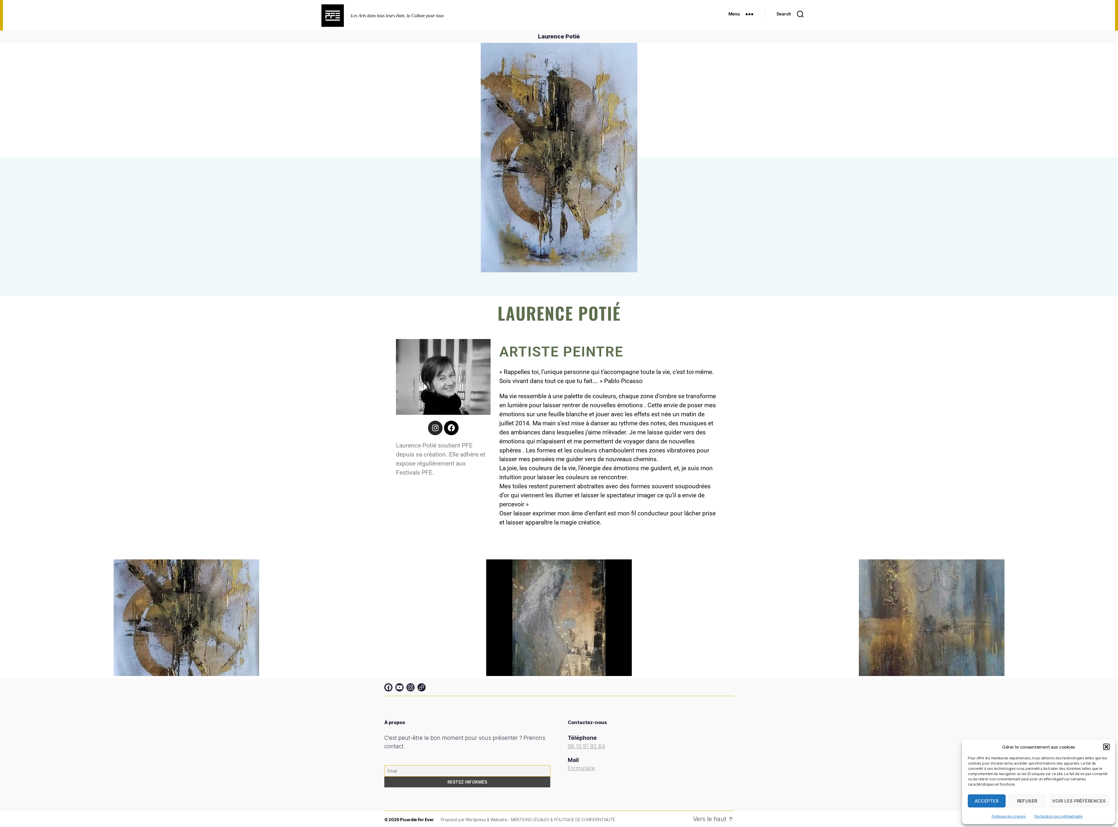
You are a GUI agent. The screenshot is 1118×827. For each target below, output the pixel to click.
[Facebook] (451, 428)
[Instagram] (435, 428)
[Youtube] (399, 687)
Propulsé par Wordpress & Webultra (474, 819)
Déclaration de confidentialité (1058, 816)
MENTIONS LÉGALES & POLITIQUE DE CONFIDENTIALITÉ (563, 819)
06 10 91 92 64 (586, 746)
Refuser (1027, 801)
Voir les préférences (1079, 801)
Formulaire (581, 768)
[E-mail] (422, 687)
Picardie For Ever (417, 819)
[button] (1106, 747)
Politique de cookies (1009, 816)
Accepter (986, 801)
